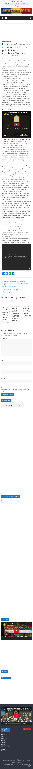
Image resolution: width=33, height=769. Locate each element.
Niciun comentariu (17, 55)
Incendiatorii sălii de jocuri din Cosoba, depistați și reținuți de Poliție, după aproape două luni (16, 313)
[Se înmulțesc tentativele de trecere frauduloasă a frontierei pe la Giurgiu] (27, 301)
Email (3, 369)
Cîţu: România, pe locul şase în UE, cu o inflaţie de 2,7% (14, 291)
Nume (3, 360)
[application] (16, 631)
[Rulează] (3, 638)
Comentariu (5, 338)
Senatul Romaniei (5, 746)
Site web (3, 378)
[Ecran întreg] (30, 638)
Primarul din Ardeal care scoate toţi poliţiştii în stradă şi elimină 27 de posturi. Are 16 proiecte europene (15, 284)
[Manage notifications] (29, 765)
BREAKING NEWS (6, 41)
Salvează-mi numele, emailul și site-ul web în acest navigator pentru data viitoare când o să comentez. (16, 390)
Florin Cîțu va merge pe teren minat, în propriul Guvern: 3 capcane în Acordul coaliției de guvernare (6, 314)
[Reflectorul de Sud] (2, 18)
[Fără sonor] (27, 638)
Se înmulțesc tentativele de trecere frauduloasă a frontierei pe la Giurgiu (27, 311)
